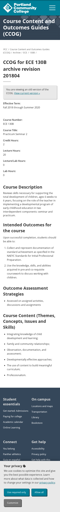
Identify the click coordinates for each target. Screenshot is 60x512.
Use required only (16, 492)
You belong (9, 448)
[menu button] (52, 7)
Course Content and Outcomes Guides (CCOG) (29, 27)
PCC (5, 49)
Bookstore (37, 422)
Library (35, 417)
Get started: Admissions (15, 410)
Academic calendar (13, 421)
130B (32, 52)
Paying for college (12, 416)
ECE (25, 52)
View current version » (27, 93)
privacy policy (47, 482)
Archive (17, 52)
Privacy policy (39, 454)
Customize (12, 502)
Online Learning (11, 427)
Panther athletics (12, 454)
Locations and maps (42, 406)
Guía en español (11, 459)
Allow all (39, 492)
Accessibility (38, 448)
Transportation (39, 411)
